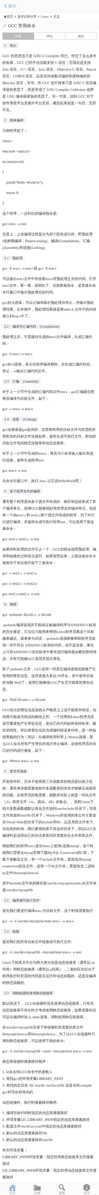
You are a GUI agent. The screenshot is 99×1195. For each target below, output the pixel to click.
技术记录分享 (27, 16)
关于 (87, 1193)
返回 (12, 6)
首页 (10, 16)
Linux (45, 16)
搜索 (62, 1193)
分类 (37, 1193)
